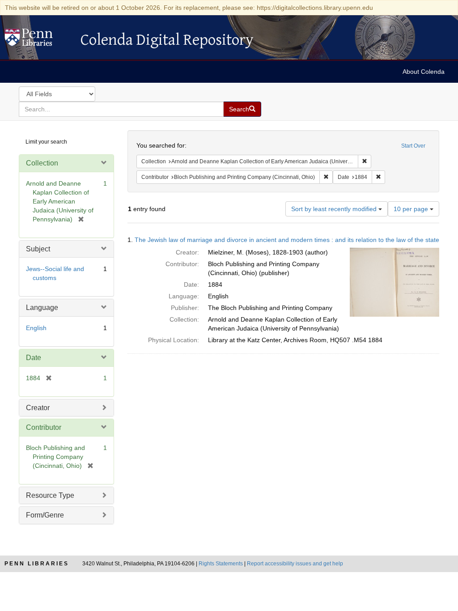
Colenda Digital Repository (38, 40)
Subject (38, 249)
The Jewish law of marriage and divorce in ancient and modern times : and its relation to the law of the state (287, 239)
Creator (38, 408)
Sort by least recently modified (334, 208)
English (36, 327)
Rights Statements (221, 563)
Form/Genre (45, 515)
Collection (42, 163)
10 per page (412, 208)
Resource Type (50, 495)
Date (33, 357)
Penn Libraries (36, 563)
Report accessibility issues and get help (295, 563)
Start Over (413, 146)
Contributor (43, 427)
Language (42, 307)
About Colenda (424, 71)
